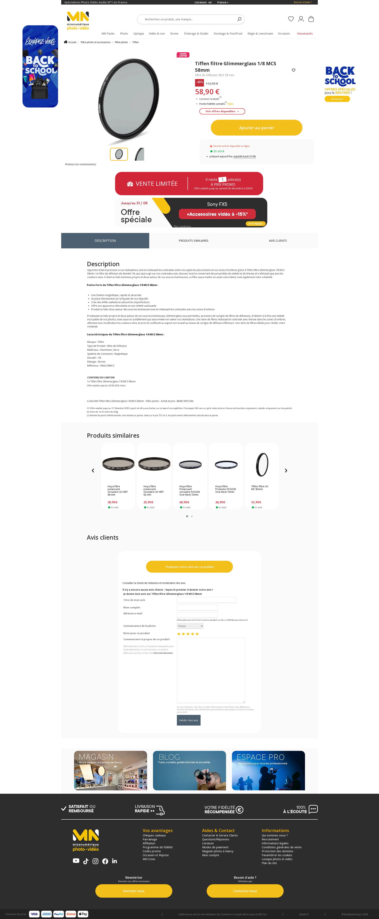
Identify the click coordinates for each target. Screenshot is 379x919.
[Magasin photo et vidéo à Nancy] (110, 771)
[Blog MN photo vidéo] (189, 771)
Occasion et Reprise (156, 855)
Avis (278, 240)
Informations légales (275, 843)
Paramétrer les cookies (277, 855)
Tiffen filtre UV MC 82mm (259, 488)
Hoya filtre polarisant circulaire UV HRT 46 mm (118, 490)
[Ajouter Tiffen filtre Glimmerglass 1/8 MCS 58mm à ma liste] (293, 70)
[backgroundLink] (30, 459)
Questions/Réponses (215, 839)
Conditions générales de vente (282, 847)
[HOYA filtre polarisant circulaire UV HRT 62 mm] (154, 465)
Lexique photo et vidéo (277, 859)
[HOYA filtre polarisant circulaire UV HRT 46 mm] (118, 465)
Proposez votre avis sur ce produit (189, 567)
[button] (187, 516)
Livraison (208, 843)
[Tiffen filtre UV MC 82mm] (261, 465)
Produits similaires (193, 240)
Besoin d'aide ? (303, 2)
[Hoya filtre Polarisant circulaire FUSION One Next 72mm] (190, 465)
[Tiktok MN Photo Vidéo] (85, 861)
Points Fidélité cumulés (212, 104)
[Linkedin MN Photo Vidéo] (114, 861)
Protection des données (277, 851)
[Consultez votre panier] (311, 19)
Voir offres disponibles (220, 111)
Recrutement (270, 839)
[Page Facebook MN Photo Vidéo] (105, 861)
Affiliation (149, 843)
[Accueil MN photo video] (82, 21)
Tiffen (135, 42)
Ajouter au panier (256, 127)
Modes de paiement (215, 847)
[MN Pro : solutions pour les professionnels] (268, 771)
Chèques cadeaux (154, 835)
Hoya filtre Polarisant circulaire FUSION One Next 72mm (189, 490)
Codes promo (152, 851)
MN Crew (149, 859)
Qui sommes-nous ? (275, 835)
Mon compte (210, 855)
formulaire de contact (163, 653)
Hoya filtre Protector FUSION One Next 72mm (225, 489)
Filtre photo (121, 42)
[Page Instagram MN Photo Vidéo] (95, 861)
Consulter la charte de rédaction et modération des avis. (154, 583)
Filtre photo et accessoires (95, 42)
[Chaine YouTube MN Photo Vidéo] (76, 861)
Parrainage (150, 839)
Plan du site (269, 863)
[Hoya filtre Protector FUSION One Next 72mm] (225, 465)
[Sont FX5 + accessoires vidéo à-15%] (191, 212)
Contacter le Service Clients (220, 835)
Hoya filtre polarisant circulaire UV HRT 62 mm (154, 490)
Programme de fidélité (158, 847)
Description (105, 240)
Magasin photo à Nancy (217, 851)
